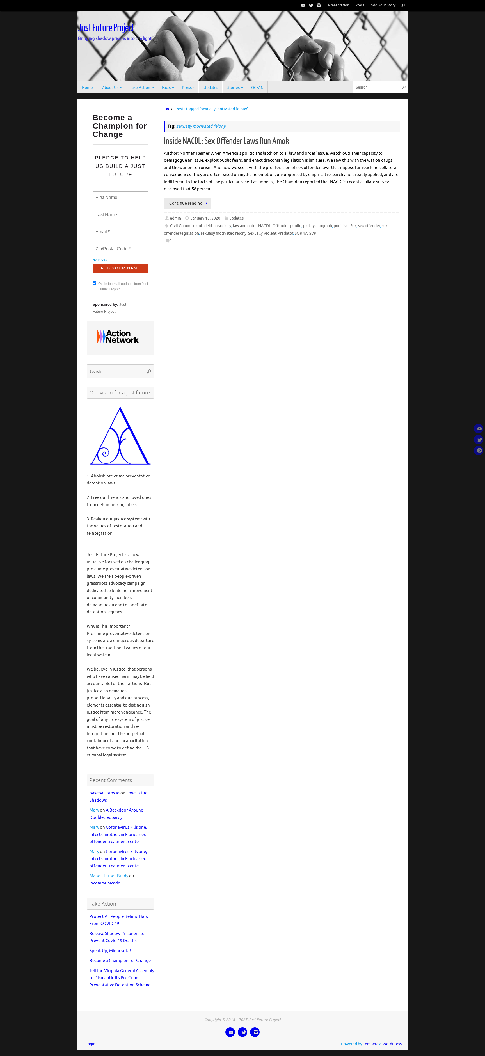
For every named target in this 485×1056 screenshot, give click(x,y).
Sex (353, 225)
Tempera (370, 1044)
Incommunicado (105, 883)
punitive (341, 225)
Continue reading (185, 203)
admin (175, 218)
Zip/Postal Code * (112, 245)
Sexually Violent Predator (270, 233)
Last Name (105, 211)
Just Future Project (106, 28)
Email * (102, 228)
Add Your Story (382, 5)
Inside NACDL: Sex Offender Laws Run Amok (226, 141)
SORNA (301, 233)
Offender (281, 225)
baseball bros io (105, 793)
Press (359, 5)
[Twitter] (310, 5)
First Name (106, 194)
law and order (245, 225)
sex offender (369, 225)
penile (295, 225)
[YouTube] (302, 5)
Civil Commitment (186, 225)
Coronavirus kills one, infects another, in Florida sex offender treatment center (118, 834)
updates (236, 218)
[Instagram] (318, 5)
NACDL (264, 225)
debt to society (217, 225)
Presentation (338, 5)
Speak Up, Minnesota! (110, 951)
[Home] (166, 109)
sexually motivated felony (223, 233)
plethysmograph (317, 225)
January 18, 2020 (205, 218)
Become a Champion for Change (120, 960)
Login (90, 1044)
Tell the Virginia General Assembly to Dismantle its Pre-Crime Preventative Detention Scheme (122, 978)
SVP (312, 233)
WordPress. (392, 1044)
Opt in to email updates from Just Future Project (123, 286)
